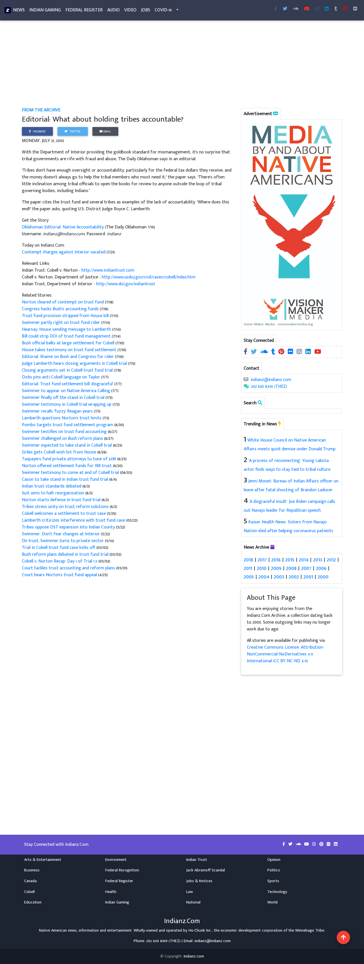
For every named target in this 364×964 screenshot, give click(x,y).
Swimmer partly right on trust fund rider (61, 322)
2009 (276, 568)
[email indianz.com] (246, 380)
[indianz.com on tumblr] (336, 9)
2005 (249, 577)
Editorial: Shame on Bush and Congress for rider (68, 357)
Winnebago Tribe (309, 930)
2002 (294, 577)
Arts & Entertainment (42, 859)
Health (110, 891)
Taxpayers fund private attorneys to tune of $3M (69, 459)
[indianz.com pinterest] (345, 9)
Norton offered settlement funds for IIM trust (67, 466)
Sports (273, 881)
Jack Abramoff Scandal (205, 870)
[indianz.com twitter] (284, 9)
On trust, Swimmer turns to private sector (63, 541)
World (272, 902)
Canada (30, 881)
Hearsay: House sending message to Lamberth (67, 329)
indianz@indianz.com (271, 380)
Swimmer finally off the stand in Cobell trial (64, 397)
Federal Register (84, 10)
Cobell (29, 891)
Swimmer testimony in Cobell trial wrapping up (67, 404)
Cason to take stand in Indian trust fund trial (65, 479)
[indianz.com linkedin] (326, 9)
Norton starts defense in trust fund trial (62, 500)
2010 (261, 568)
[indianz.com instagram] (317, 9)
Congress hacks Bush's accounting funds (61, 309)
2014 (304, 560)
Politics (273, 870)
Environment (116, 859)
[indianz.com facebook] (275, 9)
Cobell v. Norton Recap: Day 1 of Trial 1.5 (59, 561)
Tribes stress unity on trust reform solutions (66, 507)
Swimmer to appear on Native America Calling (66, 391)
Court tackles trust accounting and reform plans (68, 568)
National (193, 902)
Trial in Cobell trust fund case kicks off (58, 547)
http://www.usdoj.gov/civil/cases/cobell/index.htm (148, 277)
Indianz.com (194, 956)
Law (189, 891)
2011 (248, 568)
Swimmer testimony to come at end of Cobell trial (70, 472)
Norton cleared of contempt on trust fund (63, 302)
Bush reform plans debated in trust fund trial (65, 554)
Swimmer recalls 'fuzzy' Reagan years (58, 411)
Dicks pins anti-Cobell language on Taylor (61, 377)
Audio (113, 10)
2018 (248, 560)
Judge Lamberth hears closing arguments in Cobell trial (75, 363)
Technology (277, 891)
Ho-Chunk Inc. (200, 930)
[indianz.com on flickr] (355, 9)
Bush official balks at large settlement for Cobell (68, 343)
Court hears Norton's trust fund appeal (60, 575)
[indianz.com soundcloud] (296, 9)
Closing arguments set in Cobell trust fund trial (68, 370)
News (19, 10)
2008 (291, 568)
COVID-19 (163, 10)
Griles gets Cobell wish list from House (59, 452)
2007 (306, 568)
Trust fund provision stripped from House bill (66, 316)
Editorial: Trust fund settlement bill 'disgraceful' (68, 384)
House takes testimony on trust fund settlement (69, 350)
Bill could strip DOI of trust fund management (67, 336)
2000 (323, 577)
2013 (317, 560)
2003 (279, 577)
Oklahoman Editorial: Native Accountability (63, 227)
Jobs (145, 10)
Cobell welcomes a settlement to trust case (64, 513)
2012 (331, 560)
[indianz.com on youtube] (307, 9)
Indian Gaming (45, 10)
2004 (263, 577)
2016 (276, 560)
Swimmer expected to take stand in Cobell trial (67, 445)
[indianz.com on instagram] (300, 352)
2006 (321, 568)
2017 (262, 560)
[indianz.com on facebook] (246, 352)
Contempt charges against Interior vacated (64, 252)
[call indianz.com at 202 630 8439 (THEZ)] (246, 386)
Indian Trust (196, 859)
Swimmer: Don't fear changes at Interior (61, 534)
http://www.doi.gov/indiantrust (125, 284)
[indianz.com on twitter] (254, 352)
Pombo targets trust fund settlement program (68, 425)
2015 (289, 560)
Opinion (273, 859)
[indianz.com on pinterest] (282, 352)
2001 (308, 577)
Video (130, 10)
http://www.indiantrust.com (107, 270)
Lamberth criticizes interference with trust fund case (73, 520)
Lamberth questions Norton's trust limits (62, 418)
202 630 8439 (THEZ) (269, 386)
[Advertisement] (182, 65)
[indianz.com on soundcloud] (264, 352)
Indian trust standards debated (52, 486)
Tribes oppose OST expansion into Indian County (69, 527)
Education (33, 902)
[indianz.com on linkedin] (308, 352)
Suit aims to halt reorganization (53, 493)
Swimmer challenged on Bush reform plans (63, 438)
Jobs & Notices (199, 881)
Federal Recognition (122, 870)
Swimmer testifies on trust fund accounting (65, 432)
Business (32, 870)
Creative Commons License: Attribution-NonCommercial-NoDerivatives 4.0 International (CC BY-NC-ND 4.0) (285, 654)
